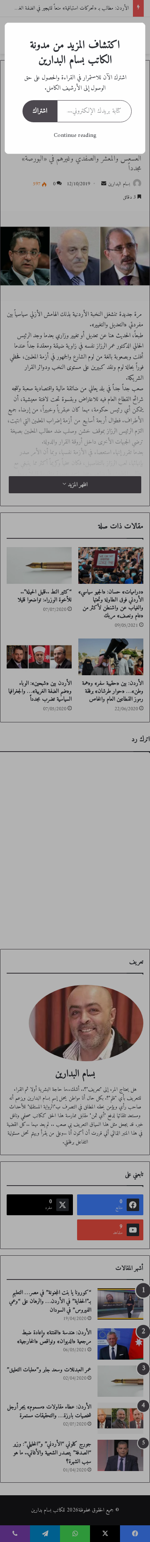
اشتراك (39, 111)
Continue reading (75, 135)
